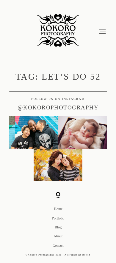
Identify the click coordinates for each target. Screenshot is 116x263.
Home (58, 209)
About (58, 236)
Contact (58, 245)
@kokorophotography (58, 107)
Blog (58, 227)
